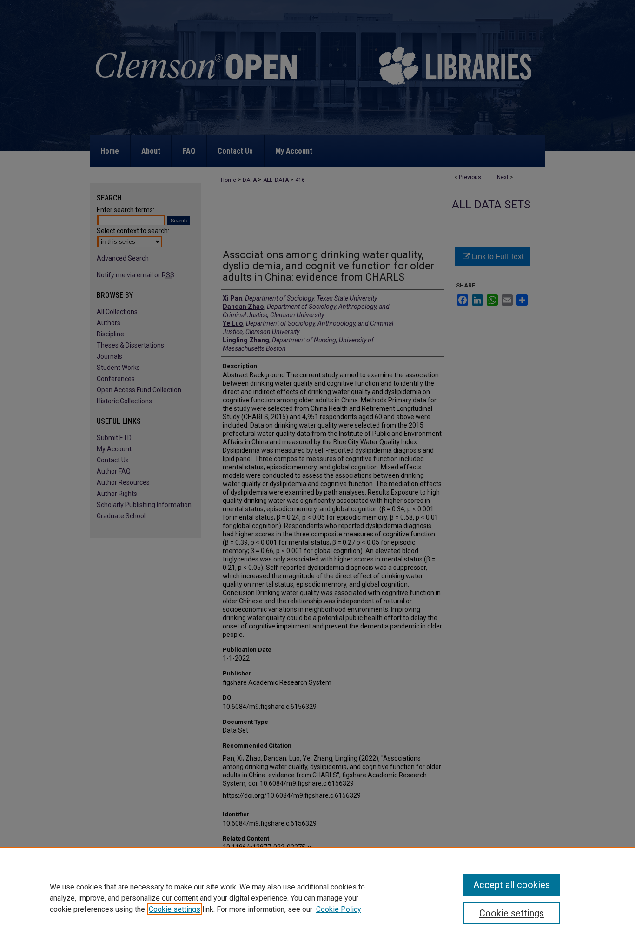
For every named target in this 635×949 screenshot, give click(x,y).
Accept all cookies (511, 884)
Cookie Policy (338, 909)
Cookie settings (174, 909)
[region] (317, 898)
